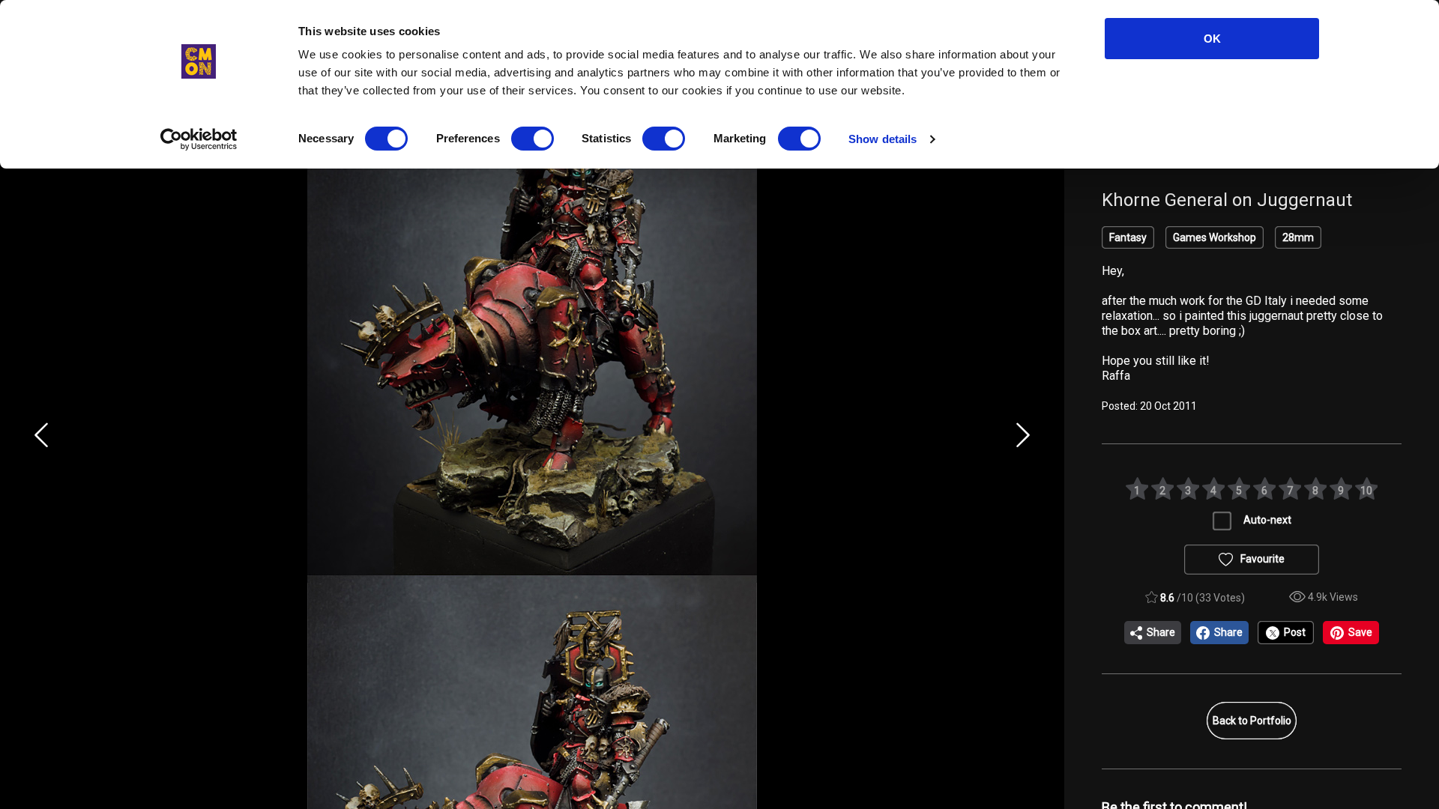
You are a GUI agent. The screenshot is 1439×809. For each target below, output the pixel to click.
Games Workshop (1214, 237)
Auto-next (1267, 520)
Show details (882, 139)
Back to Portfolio (1252, 721)
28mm (1298, 237)
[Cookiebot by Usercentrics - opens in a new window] (199, 139)
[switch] (532, 139)
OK (1212, 38)
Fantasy (1128, 237)
